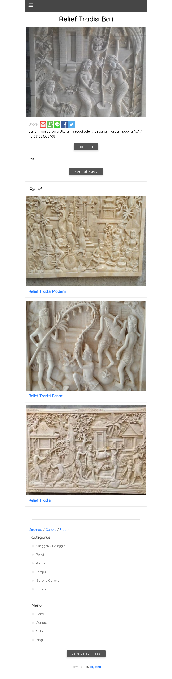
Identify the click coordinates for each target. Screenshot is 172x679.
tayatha (95, 667)
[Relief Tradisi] (86, 450)
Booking (86, 147)
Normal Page (86, 171)
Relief (40, 554)
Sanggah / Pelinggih (50, 546)
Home (40, 614)
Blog (63, 529)
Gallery (51, 529)
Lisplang (42, 589)
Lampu (41, 572)
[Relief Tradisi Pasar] (86, 346)
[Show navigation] (86, 6)
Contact (42, 623)
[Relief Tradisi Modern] (86, 241)
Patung (41, 563)
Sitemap (35, 529)
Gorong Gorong (48, 581)
